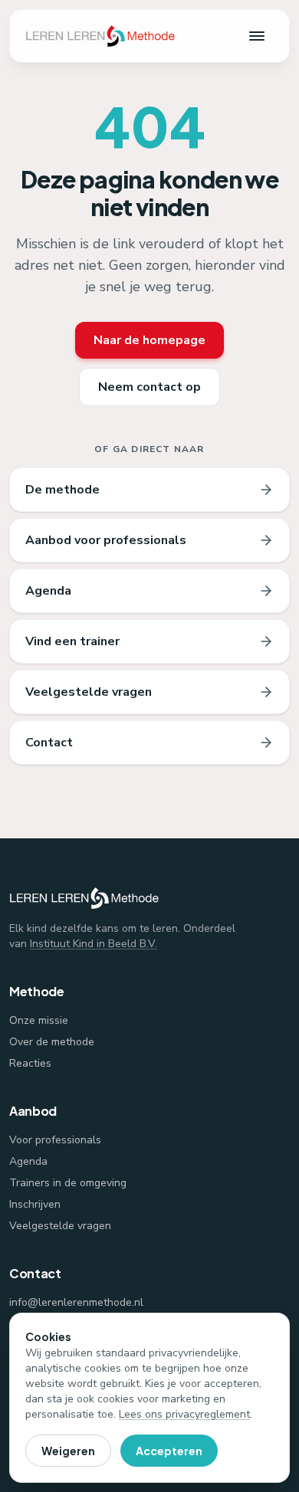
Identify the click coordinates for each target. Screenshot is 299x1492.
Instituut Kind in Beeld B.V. (93, 943)
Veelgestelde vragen (88, 692)
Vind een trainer (72, 641)
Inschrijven (35, 1204)
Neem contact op (149, 387)
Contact (49, 742)
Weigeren (68, 1451)
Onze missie (38, 1020)
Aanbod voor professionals (105, 540)
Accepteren (169, 1451)
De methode (62, 489)
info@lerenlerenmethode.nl (76, 1302)
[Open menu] (257, 36)
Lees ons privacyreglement (184, 1414)
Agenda (48, 590)
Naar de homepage (149, 340)
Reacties (30, 1063)
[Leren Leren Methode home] (100, 36)
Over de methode (51, 1042)
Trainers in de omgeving (68, 1183)
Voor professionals (55, 1140)
